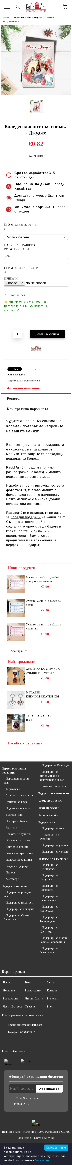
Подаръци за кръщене (20, 909)
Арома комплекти (50, 800)
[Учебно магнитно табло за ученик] (16, 608)
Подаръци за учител (55, 845)
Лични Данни (34, 998)
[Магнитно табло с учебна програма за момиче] (16, 584)
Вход (28, 982)
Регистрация (33, 990)
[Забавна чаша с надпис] (16, 723)
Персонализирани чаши (16, 780)
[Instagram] (16, 1040)
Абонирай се (19, 651)
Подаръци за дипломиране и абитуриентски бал (52, 775)
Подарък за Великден (56, 765)
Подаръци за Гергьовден (49, 950)
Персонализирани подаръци (27, 17)
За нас (51, 982)
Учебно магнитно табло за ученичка (43, 626)
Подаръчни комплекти (53, 793)
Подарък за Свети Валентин (16, 917)
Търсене (30, 1006)
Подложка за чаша (18, 808)
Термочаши (13, 789)
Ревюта (13, 398)
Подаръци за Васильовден (49, 898)
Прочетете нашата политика (36, 1137)
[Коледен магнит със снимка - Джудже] (36, 93)
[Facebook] (7, 1040)
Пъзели (10, 872)
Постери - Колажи (17, 821)
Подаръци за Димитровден (49, 866)
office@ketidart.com (29, 1024)
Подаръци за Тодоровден (49, 919)
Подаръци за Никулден (49, 877)
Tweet (36, 369)
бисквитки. (42, 1160)
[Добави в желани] (62, 293)
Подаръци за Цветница (49, 929)
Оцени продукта (16, 374)
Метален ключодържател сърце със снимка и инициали (45, 695)
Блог (50, 1006)
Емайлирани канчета (19, 795)
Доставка (9, 990)
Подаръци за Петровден (49, 887)
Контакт (52, 990)
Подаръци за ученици (49, 836)
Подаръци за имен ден (53, 858)
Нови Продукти (48, 807)
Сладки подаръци (17, 866)
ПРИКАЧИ (11, 278)
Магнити (50, 17)
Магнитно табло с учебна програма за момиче (42, 579)
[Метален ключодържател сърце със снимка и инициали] (16, 700)
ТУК (7, 255)
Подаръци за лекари (55, 851)
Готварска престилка (19, 853)
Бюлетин (52, 998)
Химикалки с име (18, 840)
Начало (6, 17)
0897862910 (27, 1032)
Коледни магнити (11, 21)
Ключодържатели (17, 846)
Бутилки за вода (16, 801)
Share (16, 369)
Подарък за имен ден (19, 902)
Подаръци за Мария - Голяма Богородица (54, 939)
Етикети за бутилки (19, 834)
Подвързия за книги (19, 859)
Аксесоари (12, 878)
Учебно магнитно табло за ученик (43, 602)
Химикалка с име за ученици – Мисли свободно (43, 671)
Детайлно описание (23, 388)
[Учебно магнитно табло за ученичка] (16, 632)
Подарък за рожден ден (17, 894)
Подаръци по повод (15, 886)
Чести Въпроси (13, 1006)
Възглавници (14, 814)
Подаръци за (46, 822)
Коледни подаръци (26, 517)
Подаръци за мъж (53, 828)
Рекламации (11, 998)
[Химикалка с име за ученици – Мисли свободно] (16, 676)
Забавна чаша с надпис (39, 718)
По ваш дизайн (48, 815)
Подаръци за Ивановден (49, 908)
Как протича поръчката (27, 409)
